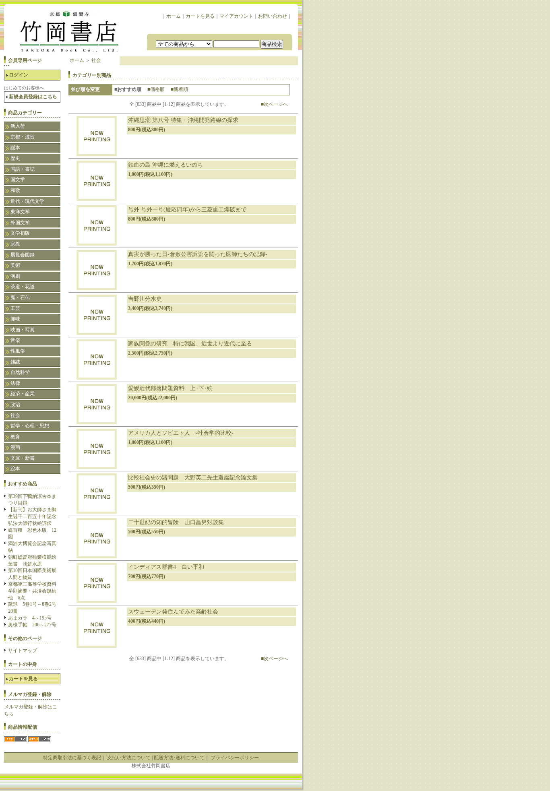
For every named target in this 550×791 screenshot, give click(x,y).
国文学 (17, 179)
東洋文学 (20, 212)
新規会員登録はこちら (33, 96)
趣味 (15, 319)
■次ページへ (274, 104)
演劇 (15, 276)
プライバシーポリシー (235, 757)
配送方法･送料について (179, 757)
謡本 (15, 148)
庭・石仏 (20, 297)
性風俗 (17, 351)
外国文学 (20, 222)
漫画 (15, 447)
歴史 (15, 158)
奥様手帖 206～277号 (32, 625)
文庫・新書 (22, 458)
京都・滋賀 (22, 137)
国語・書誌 (22, 169)
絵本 (15, 468)
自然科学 (20, 372)
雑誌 (15, 362)
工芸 (15, 308)
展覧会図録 (22, 255)
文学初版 (20, 233)
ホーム (173, 16)
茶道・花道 (22, 286)
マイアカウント (236, 16)
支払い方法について (129, 757)
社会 (15, 415)
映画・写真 (22, 330)
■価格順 (156, 89)
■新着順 (179, 89)
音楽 (15, 340)
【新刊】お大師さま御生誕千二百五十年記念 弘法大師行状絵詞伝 (34, 516)
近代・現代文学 (27, 201)
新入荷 (17, 126)
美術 (15, 265)
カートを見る (200, 16)
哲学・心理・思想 (29, 426)
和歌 (15, 190)
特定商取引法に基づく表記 (72, 757)
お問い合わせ (272, 16)
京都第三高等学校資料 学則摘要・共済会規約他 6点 (34, 591)
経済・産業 (22, 394)
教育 (15, 437)
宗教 (15, 244)
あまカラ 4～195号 (30, 618)
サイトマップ (22, 650)
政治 (15, 404)
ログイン (18, 75)
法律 (15, 383)
